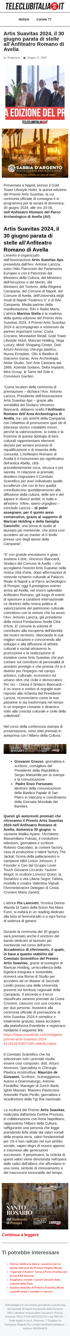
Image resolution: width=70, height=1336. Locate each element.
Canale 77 (44, 19)
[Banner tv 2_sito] (35, 749)
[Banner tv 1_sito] (35, 1205)
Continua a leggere (20, 1234)
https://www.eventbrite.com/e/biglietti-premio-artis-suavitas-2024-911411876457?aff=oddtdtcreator (33, 1039)
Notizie (24, 19)
